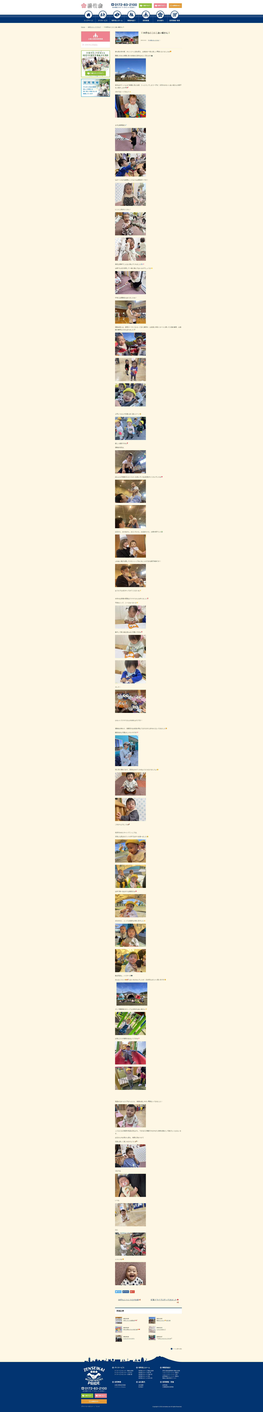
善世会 (92, 5)
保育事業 (146, 17)
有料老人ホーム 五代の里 (145, 1378)
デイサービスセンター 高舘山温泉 (124, 1370)
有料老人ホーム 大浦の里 (145, 1374)
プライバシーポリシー (87, 1406)
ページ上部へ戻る (177, 1348)
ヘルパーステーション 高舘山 (170, 1372)
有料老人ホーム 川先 (144, 1376)
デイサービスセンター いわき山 (123, 1372)
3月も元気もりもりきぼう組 (130, 1329)
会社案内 (160, 17)
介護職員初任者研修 (168, 1387)
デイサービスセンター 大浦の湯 (123, 1374)
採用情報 (164, 1385)
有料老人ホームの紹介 (117, 17)
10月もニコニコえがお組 (128, 1300)
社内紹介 (140, 1387)
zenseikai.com (167, 1406)
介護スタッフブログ (145, 5)
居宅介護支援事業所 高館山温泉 (171, 1370)
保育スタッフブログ (160, 5)
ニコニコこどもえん (91, 45)
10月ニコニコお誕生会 (129, 1320)
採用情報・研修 (174, 17)
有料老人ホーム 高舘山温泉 (146, 1370)
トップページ (88, 17)
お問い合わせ (175, 5)
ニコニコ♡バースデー (129, 1338)
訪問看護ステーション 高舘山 (170, 1376)
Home (83, 27)
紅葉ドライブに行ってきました (164, 1300)
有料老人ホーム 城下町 (144, 1372)
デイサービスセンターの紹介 (103, 17)
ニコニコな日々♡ (161, 1329)
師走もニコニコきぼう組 (163, 1320)
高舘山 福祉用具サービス (169, 1378)
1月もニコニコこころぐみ (164, 1338)
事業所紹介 (131, 17)
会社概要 (140, 1385)
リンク (98, 1406)
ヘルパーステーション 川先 (170, 1374)
